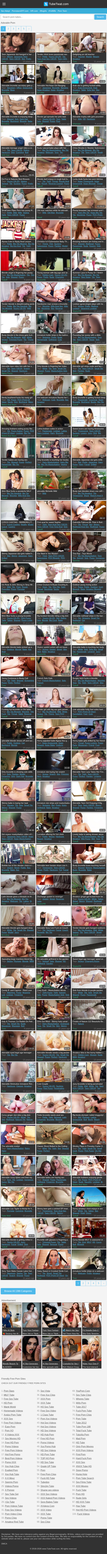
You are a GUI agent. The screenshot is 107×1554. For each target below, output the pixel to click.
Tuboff (40, 61)
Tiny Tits (56, 587)
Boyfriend (14, 121)
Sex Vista (45, 1391)
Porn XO (9, 1430)
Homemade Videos (13, 1411)
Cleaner (19, 1086)
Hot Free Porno (12, 1454)
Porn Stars (9, 1391)
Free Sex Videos (13, 1510)
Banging (64, 88)
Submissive (42, 246)
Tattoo (10, 620)
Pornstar (21, 589)
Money (52, 836)
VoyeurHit (41, 280)
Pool (58, 121)
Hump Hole (81, 1474)
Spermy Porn (11, 1482)
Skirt (74, 371)
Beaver (40, 839)
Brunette (5, 90)
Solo (39, 121)
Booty (90, 1119)
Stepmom (11, 1273)
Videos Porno (12, 1486)
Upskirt (52, 649)
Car (83, 620)
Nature (81, 1024)
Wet (93, 839)
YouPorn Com (83, 1391)
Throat (55, 181)
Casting (11, 527)
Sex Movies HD (12, 1438)
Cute (60, 339)
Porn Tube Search (85, 1478)
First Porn (81, 1454)
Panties (57, 246)
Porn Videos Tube (14, 1506)
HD (84, 119)
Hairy (52, 433)
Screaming (29, 680)
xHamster (77, 124)
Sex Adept (5, 11)
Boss (12, 90)
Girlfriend (52, 339)
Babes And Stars (9, 405)
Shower (93, 1055)
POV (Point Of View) (87, 712)
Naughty (88, 1182)
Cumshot (20, 152)
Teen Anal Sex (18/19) (47, 59)
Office (19, 88)
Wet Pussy (85, 839)
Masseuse (6, 1026)
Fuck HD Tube (48, 1478)
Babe (30, 121)
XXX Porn (45, 1399)
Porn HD (80, 1494)
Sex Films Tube (83, 1482)
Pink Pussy (48, 1088)
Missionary (82, 745)
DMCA (4, 1544)
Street (59, 649)
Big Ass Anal (15, 246)
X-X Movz (10, 1478)
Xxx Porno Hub (48, 1446)
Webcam (49, 152)
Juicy (90, 433)
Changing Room (92, 961)
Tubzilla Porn (82, 1434)
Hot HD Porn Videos (86, 1510)
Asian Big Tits (96, 212)
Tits (63, 56)
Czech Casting (13, 524)
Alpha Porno (7, 373)
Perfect (28, 462)
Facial (87, 464)
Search (100, 17)
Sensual (57, 1117)
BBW (32, 961)
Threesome (83, 431)
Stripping (46, 337)
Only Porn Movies (84, 1446)
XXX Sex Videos (49, 1494)
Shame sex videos (50, 1490)
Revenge (60, 899)
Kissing (92, 246)
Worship (46, 306)
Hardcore (91, 119)
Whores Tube (82, 1399)
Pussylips (6, 589)
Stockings (81, 215)
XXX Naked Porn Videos (53, 1498)
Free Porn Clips (48, 1474)
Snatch (27, 368)
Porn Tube (81, 1419)
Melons (89, 868)
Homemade (42, 339)
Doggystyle (27, 88)
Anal (4, 651)
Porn (43, 1470)
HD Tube (80, 1442)
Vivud (39, 217)
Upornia (5, 217)
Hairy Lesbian (43, 433)
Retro (27, 1148)
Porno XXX (10, 1462)
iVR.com (34, 11)
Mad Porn (81, 1438)
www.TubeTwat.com (51, 1549)
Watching (11, 992)
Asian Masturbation (22, 839)
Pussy (52, 121)
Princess (65, 774)
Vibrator (10, 805)
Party (75, 745)
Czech (4, 527)
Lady (64, 1117)
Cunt (101, 587)
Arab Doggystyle (85, 88)
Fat (60, 870)
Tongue (5, 183)
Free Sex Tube (11, 1399)
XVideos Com (47, 1506)
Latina (64, 431)
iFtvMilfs (52, 11)
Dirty (13, 776)
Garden (49, 963)
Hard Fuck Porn (84, 1458)
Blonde (45, 620)
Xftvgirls (43, 11)
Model (65, 246)
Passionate (77, 246)
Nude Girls (81, 1498)
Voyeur (81, 306)
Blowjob (23, 121)
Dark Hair (24, 119)
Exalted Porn (11, 1470)
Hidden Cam (47, 275)
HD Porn (8, 1403)
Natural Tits (20, 1119)
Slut (23, 59)
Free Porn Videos (12, 1423)
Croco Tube (78, 373)
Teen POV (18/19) (56, 556)
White (29, 337)
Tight (49, 181)
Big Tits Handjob (20, 306)
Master (89, 56)
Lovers (84, 433)
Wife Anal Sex (57, 306)
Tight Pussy (26, 618)
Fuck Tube (81, 1490)
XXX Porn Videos (84, 1450)
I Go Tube (10, 1502)
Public (86, 587)
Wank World (10, 1407)
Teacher (81, 56)
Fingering (6, 776)
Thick (44, 556)
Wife (80, 119)
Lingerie (91, 651)
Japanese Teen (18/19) (17, 836)
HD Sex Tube (47, 1462)
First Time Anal (56, 527)
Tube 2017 (81, 1407)
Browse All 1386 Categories (18, 1291)
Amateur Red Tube (14, 1522)
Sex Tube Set (11, 1494)
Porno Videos (12, 1446)
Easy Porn (10, 1427)
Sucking (17, 183)
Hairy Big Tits (83, 212)
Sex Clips (45, 1522)
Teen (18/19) (14, 59)
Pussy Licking (27, 620)
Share (86, 495)
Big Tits (100, 402)
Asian (53, 90)
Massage (16, 1026)
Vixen (44, 587)
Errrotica (5, 124)
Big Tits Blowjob (85, 150)
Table (83, 90)
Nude (85, 246)
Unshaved (64, 1024)
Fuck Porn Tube (84, 1411)
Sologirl (80, 558)
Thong (45, 244)
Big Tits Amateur (85, 493)
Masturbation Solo (59, 371)
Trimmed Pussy (15, 339)
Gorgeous (100, 558)
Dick (17, 119)
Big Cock (53, 620)
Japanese (46, 88)
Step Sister (86, 277)
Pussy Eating (17, 431)
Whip (44, 1148)
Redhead (90, 244)
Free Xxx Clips (48, 1395)
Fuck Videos (83, 1514)
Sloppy (96, 524)
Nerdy (10, 402)
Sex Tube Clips (83, 1395)
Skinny (14, 556)
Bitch (39, 776)
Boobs (93, 402)
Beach (97, 1119)
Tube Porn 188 (83, 1427)
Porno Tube (46, 1518)
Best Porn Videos (13, 1458)
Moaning (26, 992)
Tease (91, 339)
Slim (65, 649)
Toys (58, 119)
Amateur (76, 59)
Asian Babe (50, 745)
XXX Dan (6, 92)
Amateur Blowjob (93, 589)
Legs (39, 901)
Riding (26, 150)
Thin (51, 244)
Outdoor (94, 587)
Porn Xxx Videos (49, 1419)
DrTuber (40, 92)
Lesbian (76, 308)
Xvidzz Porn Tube (12, 1415)
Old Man (51, 212)
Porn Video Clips (13, 1514)
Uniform (59, 745)
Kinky (64, 805)
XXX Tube (46, 1403)
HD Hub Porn (47, 1434)
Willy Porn (81, 1403)
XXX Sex (8, 1419)
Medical (94, 306)
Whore (10, 56)
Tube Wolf (6, 1216)
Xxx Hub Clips (12, 1466)
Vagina (24, 181)
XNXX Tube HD (84, 1466)
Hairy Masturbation (50, 462)
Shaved (10, 119)
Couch (65, 930)
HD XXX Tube (83, 1502)
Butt (26, 152)
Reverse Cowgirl (55, 183)
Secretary (11, 88)
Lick (3, 995)
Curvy (4, 1182)
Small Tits (6, 371)
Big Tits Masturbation (51, 150)
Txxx (4, 61)
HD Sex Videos (48, 1430)
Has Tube (81, 1506)
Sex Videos (10, 1498)
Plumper (17, 961)
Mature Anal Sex (97, 495)
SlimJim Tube (47, 1486)
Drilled (93, 464)
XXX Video (46, 1510)
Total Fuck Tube (84, 1430)
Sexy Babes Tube (49, 1502)
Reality (101, 152)
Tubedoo (45, 1482)
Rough (44, 183)
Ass (66, 400)
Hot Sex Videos (48, 1423)
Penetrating (59, 1088)
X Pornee (9, 1490)
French (40, 683)
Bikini (30, 402)
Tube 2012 (81, 1423)
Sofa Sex (91, 90)
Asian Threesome (85, 181)
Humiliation (77, 714)
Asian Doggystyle (49, 743)
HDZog (76, 155)
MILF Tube (9, 1395)
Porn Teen (62, 11)
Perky (10, 683)
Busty (101, 400)
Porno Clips (11, 1518)
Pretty (28, 59)
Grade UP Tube (48, 1466)
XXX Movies (82, 1486)
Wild (15, 212)
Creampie (93, 400)
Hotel (82, 1213)
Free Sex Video (48, 1411)
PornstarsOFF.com (20, 11)
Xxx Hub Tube (12, 1474)
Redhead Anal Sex (81, 527)
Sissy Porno (82, 1470)
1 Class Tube (47, 1415)
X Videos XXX (12, 1434)
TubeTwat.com (58, 4)
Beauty (96, 56)
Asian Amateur (43, 90)
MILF (89, 1242)
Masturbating (99, 868)
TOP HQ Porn (47, 1458)
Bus (28, 868)
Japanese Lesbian (89, 308)
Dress (88, 1213)
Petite (44, 56)
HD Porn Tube (48, 1454)
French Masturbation (51, 680)
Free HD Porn (12, 1442)
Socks (56, 589)
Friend (91, 745)
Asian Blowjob (89, 183)
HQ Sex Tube (47, 1407)
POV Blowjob (54, 558)
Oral (84, 1242)
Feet (85, 714)
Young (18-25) (54, 56)
